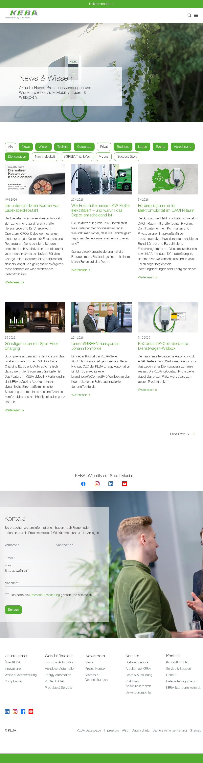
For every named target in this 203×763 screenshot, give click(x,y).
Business (123, 146)
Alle (10, 146)
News (26, 146)
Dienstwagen (17, 156)
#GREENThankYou (77, 156)
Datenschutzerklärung (44, 595)
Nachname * (64, 545)
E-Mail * (10, 558)
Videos (103, 156)
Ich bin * (8, 566)
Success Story (127, 156)
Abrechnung (182, 146)
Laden (142, 146)
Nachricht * (12, 583)
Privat (104, 146)
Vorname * (12, 545)
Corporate (84, 146)
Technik (62, 146)
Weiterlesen (12, 282)
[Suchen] (189, 15)
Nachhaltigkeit (45, 156)
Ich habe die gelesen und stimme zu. (52, 595)
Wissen (43, 146)
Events (160, 146)
